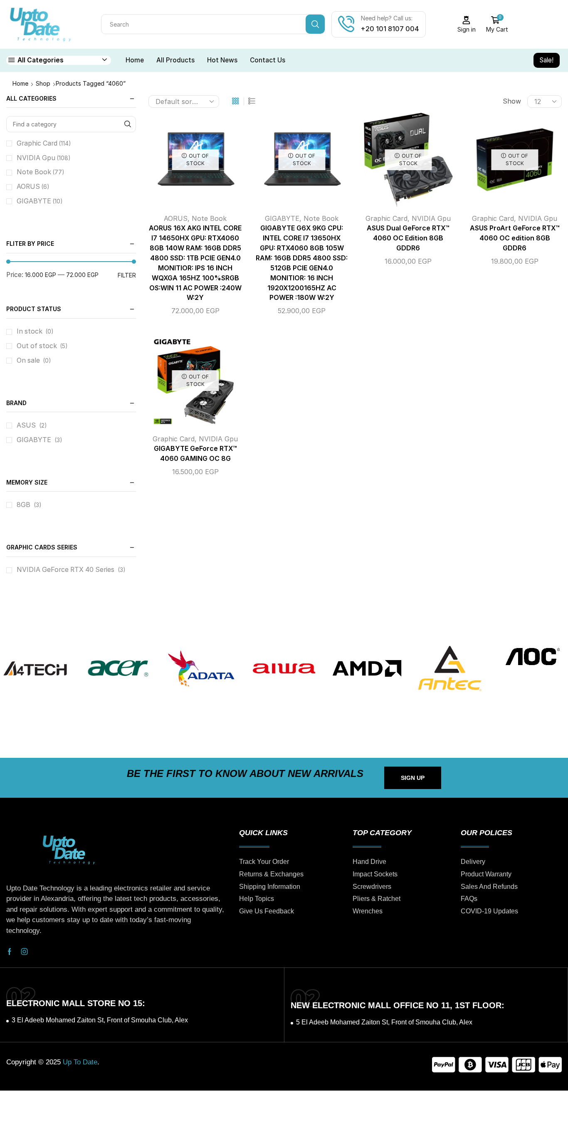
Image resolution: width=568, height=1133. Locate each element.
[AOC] (532, 656)
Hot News (222, 60)
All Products (175, 60)
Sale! (546, 60)
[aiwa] (284, 668)
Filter (127, 275)
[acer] (118, 668)
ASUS (26, 425)
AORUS (176, 218)
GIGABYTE (282, 218)
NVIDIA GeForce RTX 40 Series (65, 570)
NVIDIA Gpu (431, 218)
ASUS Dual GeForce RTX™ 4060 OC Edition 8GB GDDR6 (408, 238)
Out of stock (42, 346)
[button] (412, 778)
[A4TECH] (35, 668)
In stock (35, 331)
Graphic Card (386, 218)
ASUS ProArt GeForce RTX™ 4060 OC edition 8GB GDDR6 (515, 238)
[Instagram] (24, 951)
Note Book (209, 218)
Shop (43, 83)
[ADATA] (201, 668)
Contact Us (267, 60)
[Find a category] (128, 124)
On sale (34, 360)
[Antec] (450, 668)
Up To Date (80, 1062)
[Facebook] (9, 951)
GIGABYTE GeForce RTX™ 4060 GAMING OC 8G (195, 454)
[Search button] (315, 24)
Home (135, 60)
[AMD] (367, 668)
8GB (23, 505)
